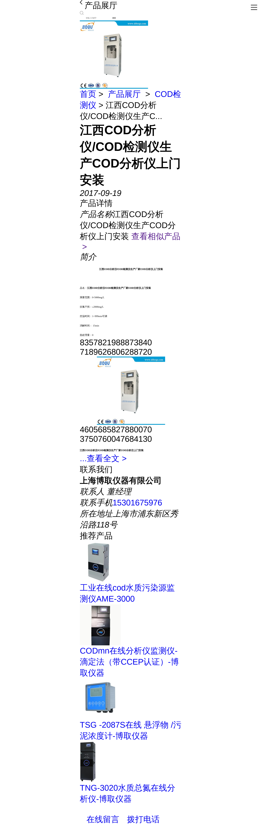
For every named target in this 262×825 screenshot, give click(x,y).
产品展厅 (124, 94)
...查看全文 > (103, 458)
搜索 (114, 18)
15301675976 (137, 502)
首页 (88, 94)
